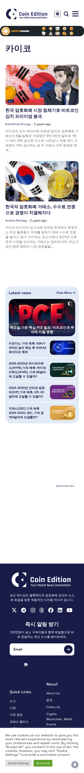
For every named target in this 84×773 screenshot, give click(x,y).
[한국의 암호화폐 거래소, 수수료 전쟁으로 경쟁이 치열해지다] (42, 181)
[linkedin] (60, 610)
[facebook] (50, 610)
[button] (75, 14)
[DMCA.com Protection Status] (42, 668)
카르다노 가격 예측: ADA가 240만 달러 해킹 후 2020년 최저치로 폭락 (27, 347)
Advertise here (65, 486)
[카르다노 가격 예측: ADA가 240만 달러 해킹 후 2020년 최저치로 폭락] (62, 348)
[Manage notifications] (75, 764)
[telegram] (23, 610)
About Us (53, 693)
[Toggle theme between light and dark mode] (57, 14)
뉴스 (10, 101)
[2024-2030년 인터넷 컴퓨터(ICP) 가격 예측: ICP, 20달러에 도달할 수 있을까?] (62, 392)
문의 (49, 700)
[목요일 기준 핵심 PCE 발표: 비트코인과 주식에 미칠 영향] (42, 317)
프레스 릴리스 (19, 722)
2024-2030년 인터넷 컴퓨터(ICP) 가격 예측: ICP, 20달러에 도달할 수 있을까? (27, 392)
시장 (13, 708)
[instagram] (33, 610)
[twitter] (14, 610)
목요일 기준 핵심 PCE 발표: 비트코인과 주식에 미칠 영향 (42, 329)
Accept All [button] (43, 763)
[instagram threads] (41, 610)
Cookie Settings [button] (18, 763)
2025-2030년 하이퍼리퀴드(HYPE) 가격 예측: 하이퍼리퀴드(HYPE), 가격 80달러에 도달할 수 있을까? (27, 369)
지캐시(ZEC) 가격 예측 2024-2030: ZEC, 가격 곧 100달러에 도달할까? (26, 413)
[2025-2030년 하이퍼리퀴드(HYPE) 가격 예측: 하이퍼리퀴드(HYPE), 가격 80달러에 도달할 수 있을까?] (62, 370)
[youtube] (69, 610)
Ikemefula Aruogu (18, 124)
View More (64, 293)
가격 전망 (16, 715)
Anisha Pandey (16, 220)
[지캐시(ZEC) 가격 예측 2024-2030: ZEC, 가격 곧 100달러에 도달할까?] (62, 413)
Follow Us (53, 707)
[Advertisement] (42, 516)
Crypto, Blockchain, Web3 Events (59, 719)
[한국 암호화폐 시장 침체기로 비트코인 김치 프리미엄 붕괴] (42, 85)
